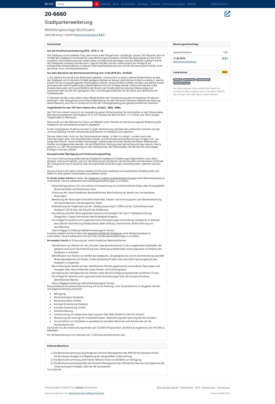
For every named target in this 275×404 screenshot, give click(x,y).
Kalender (106, 4)
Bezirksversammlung (86, 34)
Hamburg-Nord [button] (219, 4)
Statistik (191, 4)
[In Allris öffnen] (227, 14)
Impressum (223, 387)
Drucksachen (128, 4)
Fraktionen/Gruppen (174, 4)
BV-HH (49, 4)
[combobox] (74, 4)
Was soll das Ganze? (168, 387)
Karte (116, 4)
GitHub (79, 387)
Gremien (155, 4)
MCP (197, 387)
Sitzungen (143, 4)
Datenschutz (209, 387)
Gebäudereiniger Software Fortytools (86, 393)
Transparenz (186, 387)
